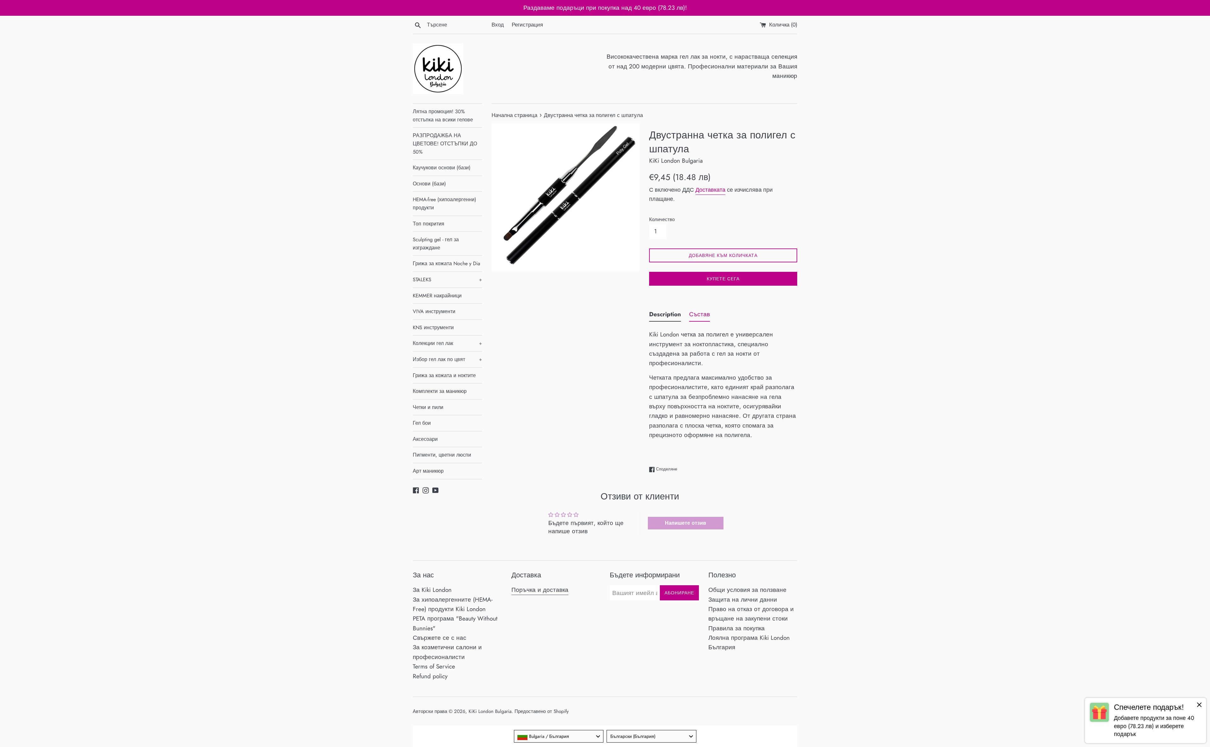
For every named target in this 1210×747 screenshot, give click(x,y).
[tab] (665, 316)
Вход (498, 24)
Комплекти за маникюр (440, 391)
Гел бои (422, 423)
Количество (662, 219)
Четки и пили (428, 407)
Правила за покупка (736, 628)
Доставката (710, 190)
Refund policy (430, 676)
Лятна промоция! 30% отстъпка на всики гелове (443, 115)
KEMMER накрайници (437, 295)
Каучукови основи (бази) (441, 167)
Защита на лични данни (742, 599)
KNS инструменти (433, 327)
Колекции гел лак (447, 343)
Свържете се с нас (439, 637)
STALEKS (447, 279)
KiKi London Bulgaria (490, 711)
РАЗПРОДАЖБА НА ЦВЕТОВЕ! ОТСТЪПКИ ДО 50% (445, 143)
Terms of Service (434, 666)
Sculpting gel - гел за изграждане (436, 243)
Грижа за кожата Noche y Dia (446, 263)
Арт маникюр (428, 471)
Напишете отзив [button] (685, 523)
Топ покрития (428, 223)
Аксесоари (425, 439)
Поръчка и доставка (539, 590)
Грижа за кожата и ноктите (444, 375)
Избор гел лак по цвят (447, 359)
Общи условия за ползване (747, 590)
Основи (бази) (429, 183)
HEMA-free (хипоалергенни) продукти (444, 203)
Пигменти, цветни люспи (442, 454)
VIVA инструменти (434, 311)
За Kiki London (432, 590)
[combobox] (559, 736)
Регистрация (527, 24)
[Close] (1199, 706)
